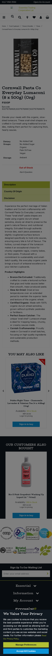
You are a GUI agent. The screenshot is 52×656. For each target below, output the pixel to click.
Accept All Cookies (26, 651)
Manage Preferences (26, 645)
